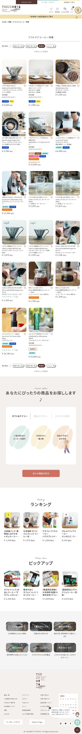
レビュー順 (51, 46)
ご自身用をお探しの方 (10, 699)
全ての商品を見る (41, 473)
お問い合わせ (44, 695)
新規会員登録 (26, 710)
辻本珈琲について (9, 706)
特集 (9, 22)
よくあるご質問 (65, 12)
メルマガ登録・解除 (28, 714)
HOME (4, 22)
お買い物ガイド (45, 699)
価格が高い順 (31, 46)
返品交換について (45, 702)
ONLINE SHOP (26, 2)
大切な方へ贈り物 (41, 437)
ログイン (51, 12)
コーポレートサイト (47, 2)
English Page (37, 722)
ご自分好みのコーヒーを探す (19, 437)
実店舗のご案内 (69, 2)
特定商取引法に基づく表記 (48, 714)
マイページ (25, 695)
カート (24, 706)
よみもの (6, 714)
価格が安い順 (18, 46)
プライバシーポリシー (46, 710)
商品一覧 (7, 695)
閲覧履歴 (57, 12)
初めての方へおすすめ (62, 437)
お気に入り (25, 702)
